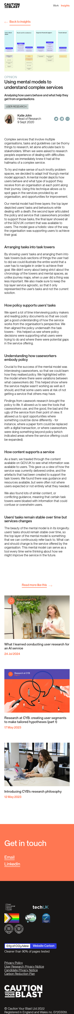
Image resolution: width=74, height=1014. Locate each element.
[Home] (12, 5)
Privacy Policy (13, 963)
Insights (65, 5)
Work (56, 5)
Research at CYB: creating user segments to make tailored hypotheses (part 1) (35, 720)
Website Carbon (43, 946)
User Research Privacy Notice (24, 966)
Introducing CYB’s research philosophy (33, 791)
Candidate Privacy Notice (21, 970)
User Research (16, 106)
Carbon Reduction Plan (19, 974)
